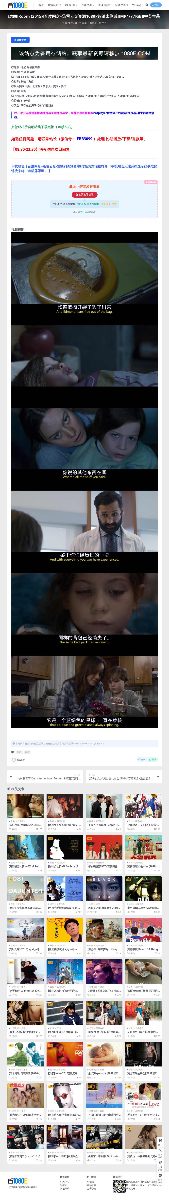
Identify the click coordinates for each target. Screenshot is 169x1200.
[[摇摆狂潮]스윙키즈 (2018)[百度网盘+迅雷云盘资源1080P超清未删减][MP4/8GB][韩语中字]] (143, 847)
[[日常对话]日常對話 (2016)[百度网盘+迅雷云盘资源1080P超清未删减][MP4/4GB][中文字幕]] (25, 1054)
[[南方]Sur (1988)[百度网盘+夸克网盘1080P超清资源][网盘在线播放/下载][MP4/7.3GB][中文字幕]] (65, 1137)
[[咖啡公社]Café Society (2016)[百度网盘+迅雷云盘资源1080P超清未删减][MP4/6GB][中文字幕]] (65, 847)
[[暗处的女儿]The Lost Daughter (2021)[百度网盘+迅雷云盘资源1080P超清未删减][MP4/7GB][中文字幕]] (25, 888)
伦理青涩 (103, 5)
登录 (157, 5)
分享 (143, 759)
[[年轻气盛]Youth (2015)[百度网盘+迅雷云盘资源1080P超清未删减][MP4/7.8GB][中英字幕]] (25, 806)
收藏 (154, 759)
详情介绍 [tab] (22, 40)
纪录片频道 (121, 5)
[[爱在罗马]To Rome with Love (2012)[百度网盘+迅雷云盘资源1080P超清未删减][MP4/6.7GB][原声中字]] (143, 1095)
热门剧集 (70, 5)
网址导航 (64, 1188)
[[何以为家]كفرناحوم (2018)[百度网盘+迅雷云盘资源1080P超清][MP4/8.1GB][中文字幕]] (25, 930)
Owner (21, 759)
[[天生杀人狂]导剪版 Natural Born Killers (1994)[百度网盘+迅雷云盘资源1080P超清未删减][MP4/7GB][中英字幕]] (65, 1095)
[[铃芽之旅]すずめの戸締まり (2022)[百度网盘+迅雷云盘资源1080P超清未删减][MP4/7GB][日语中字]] (65, 971)
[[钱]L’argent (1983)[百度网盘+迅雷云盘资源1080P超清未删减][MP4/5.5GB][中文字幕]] (143, 971)
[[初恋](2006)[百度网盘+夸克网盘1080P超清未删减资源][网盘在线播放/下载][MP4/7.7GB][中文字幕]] (65, 1013)
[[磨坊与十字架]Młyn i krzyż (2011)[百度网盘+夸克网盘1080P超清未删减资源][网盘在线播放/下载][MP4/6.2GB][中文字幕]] (104, 930)
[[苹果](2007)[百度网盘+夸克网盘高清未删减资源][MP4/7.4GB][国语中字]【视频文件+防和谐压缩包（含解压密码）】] (25, 1013)
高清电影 (53, 5)
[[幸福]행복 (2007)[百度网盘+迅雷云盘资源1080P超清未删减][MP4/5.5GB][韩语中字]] (104, 1013)
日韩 (131, 821)
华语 (91, 862)
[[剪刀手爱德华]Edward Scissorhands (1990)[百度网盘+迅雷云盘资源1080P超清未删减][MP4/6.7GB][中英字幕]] (65, 888)
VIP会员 (137, 5)
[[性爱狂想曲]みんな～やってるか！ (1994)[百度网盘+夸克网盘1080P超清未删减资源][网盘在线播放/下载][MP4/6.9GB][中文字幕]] (65, 930)
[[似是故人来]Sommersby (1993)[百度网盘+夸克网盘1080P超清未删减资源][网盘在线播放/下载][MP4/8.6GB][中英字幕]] (65, 806)
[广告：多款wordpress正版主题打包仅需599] (84, 54)
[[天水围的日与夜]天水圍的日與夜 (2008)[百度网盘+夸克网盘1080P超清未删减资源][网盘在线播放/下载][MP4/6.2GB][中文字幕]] (143, 1013)
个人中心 (64, 1181)
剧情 (19, 752)
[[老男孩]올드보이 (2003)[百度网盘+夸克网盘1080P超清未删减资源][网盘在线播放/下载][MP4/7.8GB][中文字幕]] (143, 888)
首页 (41, 5)
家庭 (27, 752)
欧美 (84, 23)
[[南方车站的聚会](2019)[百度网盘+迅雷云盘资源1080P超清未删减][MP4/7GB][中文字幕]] (143, 1054)
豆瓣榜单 (86, 5)
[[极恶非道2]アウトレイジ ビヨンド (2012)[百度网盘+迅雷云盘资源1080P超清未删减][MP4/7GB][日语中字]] (25, 1137)
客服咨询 (91, 1185)
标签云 (63, 1185)
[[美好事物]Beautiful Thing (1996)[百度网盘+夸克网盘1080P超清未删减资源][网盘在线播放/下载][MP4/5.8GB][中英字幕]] (143, 930)
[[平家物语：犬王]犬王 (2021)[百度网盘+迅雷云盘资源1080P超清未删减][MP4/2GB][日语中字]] (143, 806)
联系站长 (91, 1188)
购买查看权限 (86, 194)
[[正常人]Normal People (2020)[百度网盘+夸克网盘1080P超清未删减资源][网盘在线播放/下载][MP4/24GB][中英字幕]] (104, 806)
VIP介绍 (90, 1181)
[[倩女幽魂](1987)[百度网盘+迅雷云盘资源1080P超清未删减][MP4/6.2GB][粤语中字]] (104, 847)
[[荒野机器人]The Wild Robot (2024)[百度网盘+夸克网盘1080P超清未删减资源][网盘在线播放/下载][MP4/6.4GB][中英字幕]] (25, 847)
